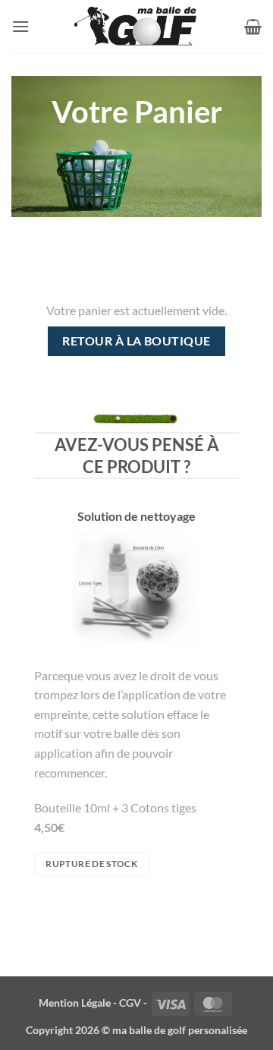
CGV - (133, 1002)
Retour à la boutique (136, 341)
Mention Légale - (78, 1002)
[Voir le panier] (253, 26)
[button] (20, 26)
